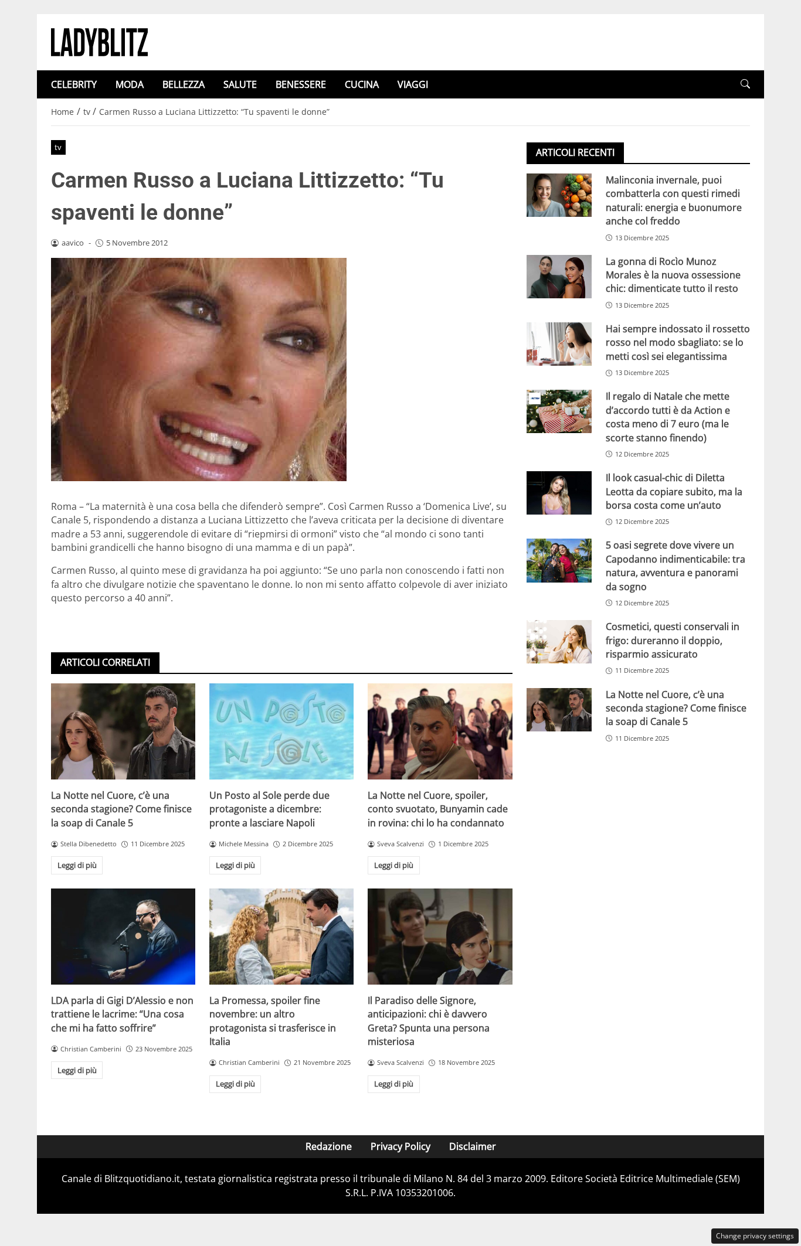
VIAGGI (413, 84)
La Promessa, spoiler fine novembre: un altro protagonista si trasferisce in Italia (272, 1021)
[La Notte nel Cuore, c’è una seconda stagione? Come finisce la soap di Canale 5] (123, 731)
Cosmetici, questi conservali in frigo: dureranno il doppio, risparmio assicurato (672, 640)
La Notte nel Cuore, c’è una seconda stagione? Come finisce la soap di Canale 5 (121, 809)
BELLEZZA (183, 84)
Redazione (329, 1146)
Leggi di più (77, 865)
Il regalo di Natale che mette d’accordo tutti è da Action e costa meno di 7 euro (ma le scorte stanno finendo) (668, 417)
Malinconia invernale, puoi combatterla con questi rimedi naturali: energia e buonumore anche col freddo (674, 200)
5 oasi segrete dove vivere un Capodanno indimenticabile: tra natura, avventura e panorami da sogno (675, 566)
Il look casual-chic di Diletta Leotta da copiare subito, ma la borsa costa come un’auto (674, 491)
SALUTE (240, 84)
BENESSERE (301, 84)
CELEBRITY (74, 84)
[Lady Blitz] (99, 41)
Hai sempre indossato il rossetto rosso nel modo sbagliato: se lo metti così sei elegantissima (678, 342)
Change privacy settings (755, 1236)
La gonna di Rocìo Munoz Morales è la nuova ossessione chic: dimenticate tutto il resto (673, 275)
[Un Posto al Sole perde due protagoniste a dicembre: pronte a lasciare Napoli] (281, 731)
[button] (745, 84)
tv (58, 147)
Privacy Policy (400, 1146)
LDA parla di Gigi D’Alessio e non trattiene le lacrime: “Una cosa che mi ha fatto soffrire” (122, 1014)
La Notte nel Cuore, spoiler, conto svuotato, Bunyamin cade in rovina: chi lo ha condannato (438, 809)
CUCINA (362, 84)
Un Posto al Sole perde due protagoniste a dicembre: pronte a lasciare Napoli (269, 809)
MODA (130, 84)
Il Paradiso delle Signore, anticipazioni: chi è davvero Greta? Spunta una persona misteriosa (429, 1021)
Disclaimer (472, 1146)
